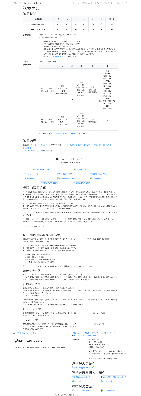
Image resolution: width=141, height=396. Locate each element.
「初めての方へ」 (58, 56)
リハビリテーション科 (39, 145)
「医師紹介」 (74, 133)
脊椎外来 (79, 145)
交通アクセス (109, 3)
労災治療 (40, 151)
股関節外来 (88, 145)
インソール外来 (69, 145)
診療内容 (98, 3)
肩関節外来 (98, 145)
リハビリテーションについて (36, 226)
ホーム (77, 3)
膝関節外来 (107, 145)
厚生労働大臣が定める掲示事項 (84, 335)
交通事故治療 (31, 151)
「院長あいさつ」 (60, 133)
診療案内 (88, 333)
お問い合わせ (122, 3)
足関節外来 (27, 148)
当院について (87, 3)
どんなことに (71, 160)
